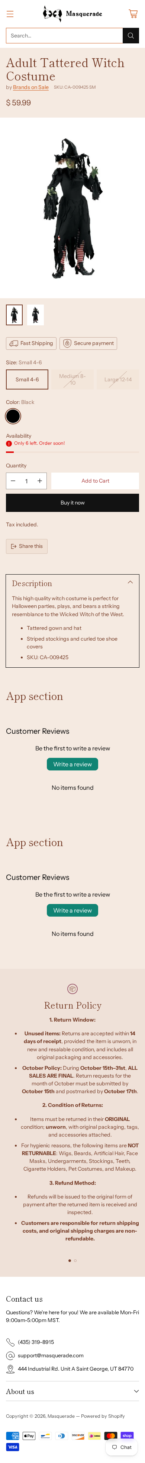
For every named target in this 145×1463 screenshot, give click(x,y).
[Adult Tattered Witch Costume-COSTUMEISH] (72, 208)
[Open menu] (9, 14)
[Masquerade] (72, 13)
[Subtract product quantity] (13, 481)
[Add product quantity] (39, 481)
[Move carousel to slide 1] (69, 1260)
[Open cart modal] (133, 14)
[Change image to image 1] (14, 315)
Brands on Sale (31, 87)
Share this (31, 546)
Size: (24, 362)
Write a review (72, 764)
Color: (20, 402)
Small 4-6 (27, 379)
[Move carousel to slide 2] (75, 1260)
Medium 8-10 (72, 379)
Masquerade (61, 1416)
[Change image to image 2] (35, 315)
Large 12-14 (118, 379)
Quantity (16, 465)
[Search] (131, 35)
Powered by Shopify (103, 1416)
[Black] (13, 416)
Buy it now (73, 502)
